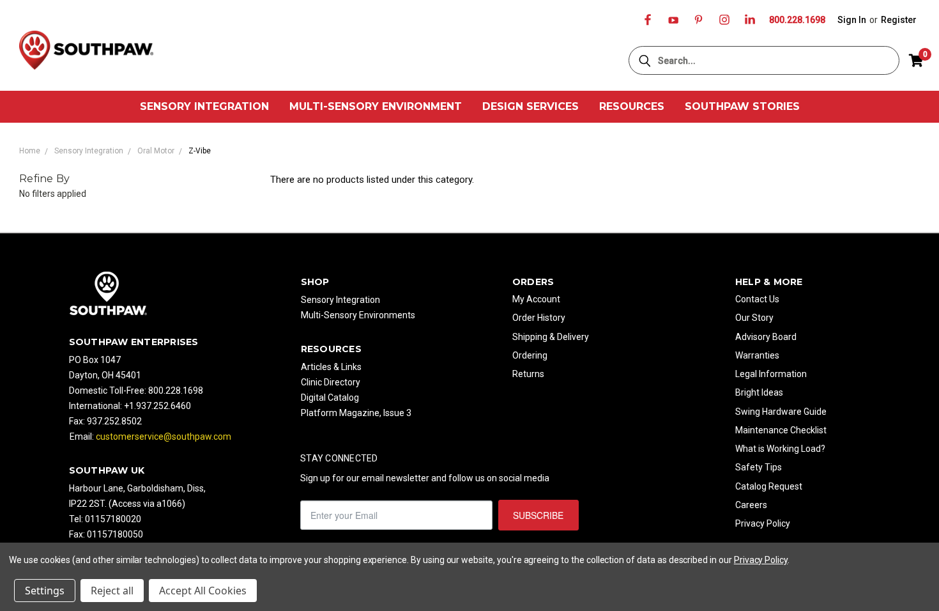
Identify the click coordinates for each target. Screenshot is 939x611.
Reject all (112, 591)
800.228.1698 (797, 20)
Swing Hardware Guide (781, 411)
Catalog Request (768, 486)
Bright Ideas (759, 392)
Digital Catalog (330, 397)
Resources (631, 106)
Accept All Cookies (203, 591)
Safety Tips (758, 467)
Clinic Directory (330, 382)
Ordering (529, 355)
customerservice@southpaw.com (163, 436)
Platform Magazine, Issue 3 (356, 413)
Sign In (851, 20)
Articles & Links (331, 367)
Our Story (754, 318)
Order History (538, 318)
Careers (751, 505)
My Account (536, 299)
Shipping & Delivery (550, 337)
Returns (528, 374)
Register (899, 20)
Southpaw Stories (742, 106)
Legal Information (771, 374)
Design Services (530, 106)
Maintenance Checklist (781, 430)
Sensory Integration (204, 106)
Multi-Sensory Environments (358, 315)
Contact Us (757, 299)
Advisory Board (766, 337)
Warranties (757, 355)
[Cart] (916, 60)
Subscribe (538, 515)
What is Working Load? (780, 449)
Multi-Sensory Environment (375, 106)
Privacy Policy (762, 523)
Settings (45, 591)
